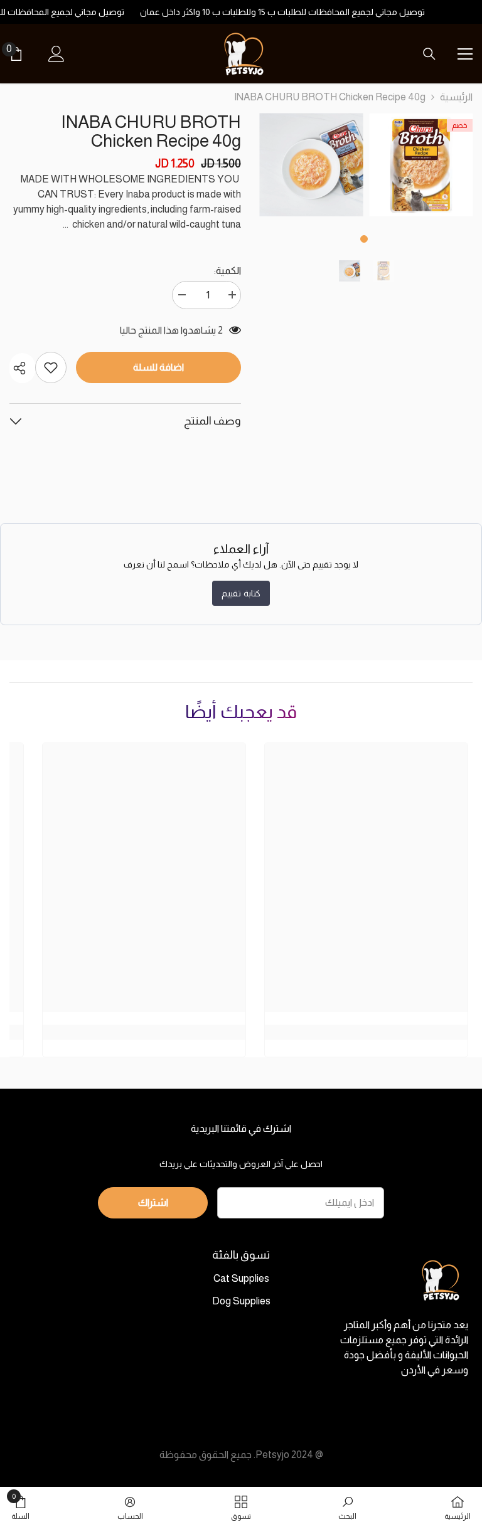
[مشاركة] (22, 368)
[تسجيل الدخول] (56, 54)
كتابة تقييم (241, 593)
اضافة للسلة (158, 367)
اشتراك (153, 1202)
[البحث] (429, 53)
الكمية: (227, 270)
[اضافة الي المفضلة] (51, 367)
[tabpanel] (421, 164)
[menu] (465, 53)
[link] (347, 1506)
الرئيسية (456, 97)
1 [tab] (364, 239)
